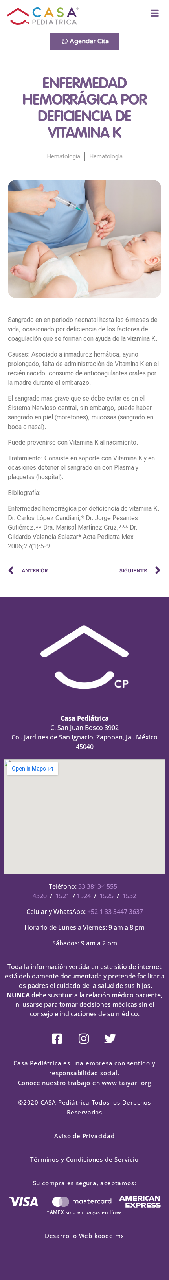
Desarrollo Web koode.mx (84, 1236)
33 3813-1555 (97, 886)
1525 (106, 896)
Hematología (63, 156)
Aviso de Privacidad (84, 1136)
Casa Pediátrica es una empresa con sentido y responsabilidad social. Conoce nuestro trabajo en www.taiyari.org (84, 1073)
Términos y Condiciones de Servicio (84, 1159)
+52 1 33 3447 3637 (115, 911)
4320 (40, 896)
